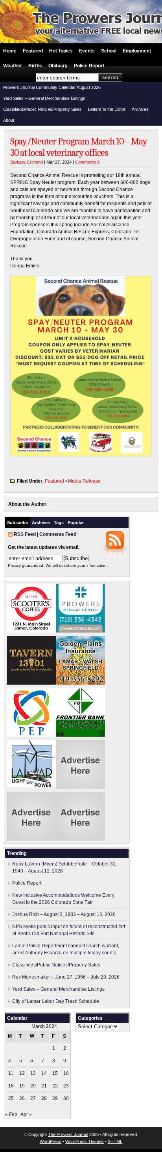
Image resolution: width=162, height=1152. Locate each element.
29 (55, 1098)
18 (11, 1086)
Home (10, 51)
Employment (137, 51)
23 (66, 1086)
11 (10, 1073)
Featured (33, 51)
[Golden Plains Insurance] (80, 683)
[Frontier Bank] (80, 735)
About (8, 120)
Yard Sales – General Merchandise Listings (44, 98)
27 (33, 1098)
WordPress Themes (84, 1141)
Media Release (84, 481)
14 (44, 1073)
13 (33, 1073)
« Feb (11, 1114)
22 (55, 1086)
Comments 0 (87, 162)
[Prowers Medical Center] (80, 631)
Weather (12, 66)
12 (22, 1073)
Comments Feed (57, 534)
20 (33, 1086)
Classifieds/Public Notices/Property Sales (42, 109)
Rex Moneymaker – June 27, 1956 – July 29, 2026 (66, 977)
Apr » (26, 1114)
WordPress (50, 1141)
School (108, 51)
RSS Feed (25, 534)
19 (22, 1086)
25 (11, 1098)
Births (35, 66)
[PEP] (31, 735)
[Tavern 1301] (31, 683)
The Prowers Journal (68, 1134)
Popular (76, 522)
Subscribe (17, 522)
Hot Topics (61, 51)
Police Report (89, 66)
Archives (140, 109)
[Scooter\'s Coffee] (31, 631)
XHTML (115, 1141)
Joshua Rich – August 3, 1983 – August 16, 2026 (64, 914)
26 (22, 1098)
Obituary (58, 66)
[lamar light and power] (31, 785)
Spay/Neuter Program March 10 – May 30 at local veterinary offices (78, 147)
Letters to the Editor (106, 109)
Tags (59, 522)
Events (87, 51)
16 (66, 1073)
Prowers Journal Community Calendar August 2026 (52, 87)
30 (66, 1098)
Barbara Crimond (26, 162)
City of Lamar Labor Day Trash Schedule (55, 1001)
